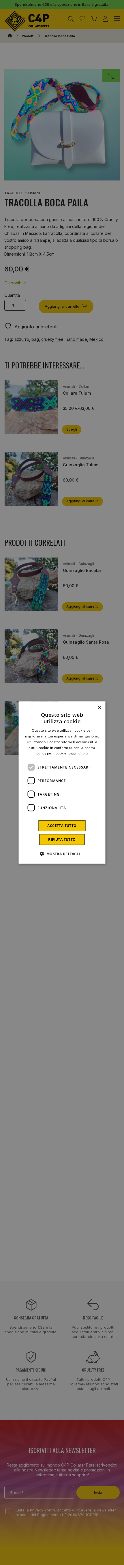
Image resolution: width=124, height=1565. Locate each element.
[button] (62, 854)
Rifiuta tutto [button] (62, 839)
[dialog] (62, 782)
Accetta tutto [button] (61, 825)
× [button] (99, 707)
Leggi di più (78, 753)
